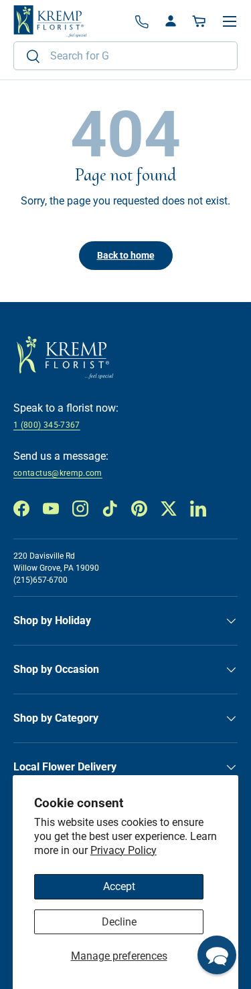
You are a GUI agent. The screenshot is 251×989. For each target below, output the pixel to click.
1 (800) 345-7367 (46, 425)
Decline (119, 921)
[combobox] (125, 55)
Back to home (126, 255)
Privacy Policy (123, 850)
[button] (200, 21)
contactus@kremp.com (57, 473)
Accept (119, 886)
